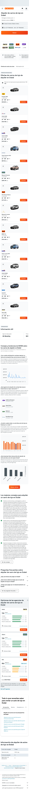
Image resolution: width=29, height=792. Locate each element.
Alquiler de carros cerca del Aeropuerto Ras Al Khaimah (14, 727)
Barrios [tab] (13, 707)
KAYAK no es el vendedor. (8, 782)
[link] (14, 487)
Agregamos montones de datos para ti (11, 785)
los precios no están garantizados (8, 778)
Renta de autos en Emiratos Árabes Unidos (14, 766)
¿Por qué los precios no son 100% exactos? (12, 788)
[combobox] (8, 18)
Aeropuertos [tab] (6, 707)
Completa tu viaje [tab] (21, 707)
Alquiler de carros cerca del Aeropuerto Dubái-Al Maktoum (14, 730)
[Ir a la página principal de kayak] (9, 8)
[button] (2, 8)
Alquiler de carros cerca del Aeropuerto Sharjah (14, 724)
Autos (10, 765)
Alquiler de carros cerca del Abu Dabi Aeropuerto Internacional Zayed (14, 721)
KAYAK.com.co (4, 765)
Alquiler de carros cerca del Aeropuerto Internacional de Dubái (12, 718)
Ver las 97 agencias (5, 689)
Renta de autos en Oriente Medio (19, 765)
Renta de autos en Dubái (8, 768)
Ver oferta (24, 101)
